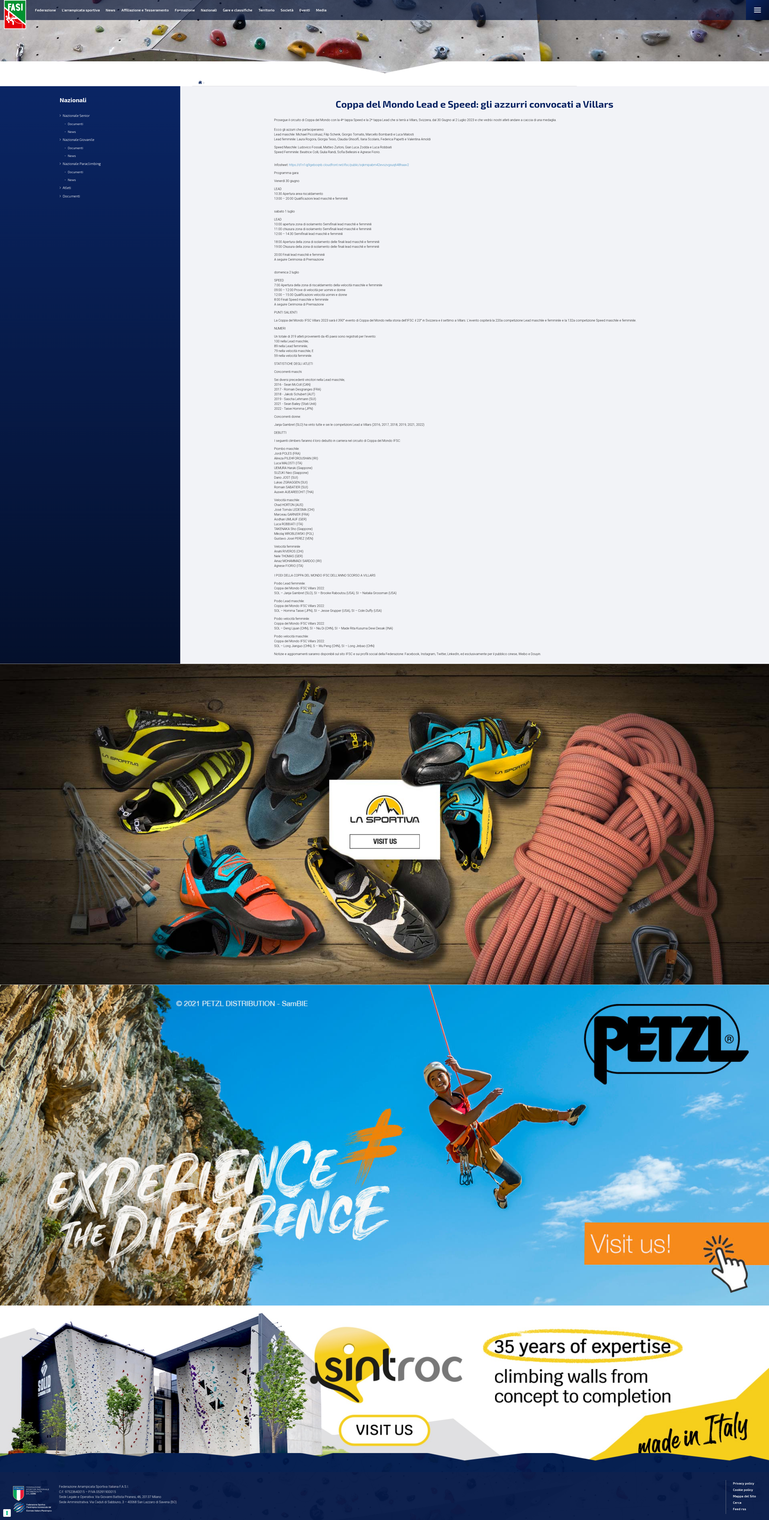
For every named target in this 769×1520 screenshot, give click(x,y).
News (110, 10)
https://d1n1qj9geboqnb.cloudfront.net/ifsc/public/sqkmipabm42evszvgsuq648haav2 (349, 165)
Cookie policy (743, 1490)
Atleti (67, 188)
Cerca (737, 1502)
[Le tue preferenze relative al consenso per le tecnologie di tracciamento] (7, 1513)
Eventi (304, 10)
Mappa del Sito (744, 1496)
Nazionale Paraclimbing (82, 164)
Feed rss (739, 1509)
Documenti (75, 124)
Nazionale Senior (76, 115)
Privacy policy (743, 1483)
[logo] (15, 14)
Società (287, 10)
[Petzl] (384, 1145)
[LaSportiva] (384, 824)
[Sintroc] (384, 1386)
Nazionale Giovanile (78, 140)
